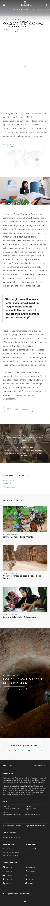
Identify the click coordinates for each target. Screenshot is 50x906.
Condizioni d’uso (8, 849)
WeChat (8, 883)
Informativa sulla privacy (11, 852)
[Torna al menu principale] (3, 10)
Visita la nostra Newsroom (33, 849)
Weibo (30, 879)
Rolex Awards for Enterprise (12, 826)
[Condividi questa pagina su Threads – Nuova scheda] (9, 750)
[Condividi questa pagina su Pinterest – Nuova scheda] (35, 750)
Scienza (12, 813)
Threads (9, 871)
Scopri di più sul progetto (19, 409)
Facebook (31, 871)
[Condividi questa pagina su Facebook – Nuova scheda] (15, 750)
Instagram (31, 867)
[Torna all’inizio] (25, 901)
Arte (32, 813)
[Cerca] (46, 5)
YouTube (9, 867)
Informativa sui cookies (10, 856)
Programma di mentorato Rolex (35, 826)
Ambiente (30, 808)
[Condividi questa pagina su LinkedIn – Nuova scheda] (28, 750)
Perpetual (12, 808)
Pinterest (9, 879)
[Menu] (3, 5)
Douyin (30, 883)
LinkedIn (9, 875)
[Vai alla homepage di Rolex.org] (25, 3)
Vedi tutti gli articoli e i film (11, 837)
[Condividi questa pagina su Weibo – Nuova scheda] (42, 750)
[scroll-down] (25, 65)
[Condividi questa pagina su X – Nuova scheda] (22, 750)
